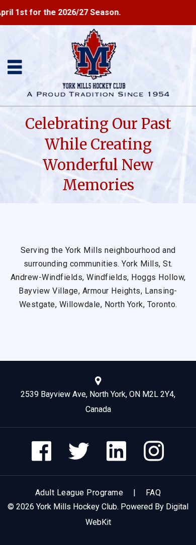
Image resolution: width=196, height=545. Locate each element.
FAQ (153, 492)
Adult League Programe (79, 492)
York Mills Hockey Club (76, 506)
